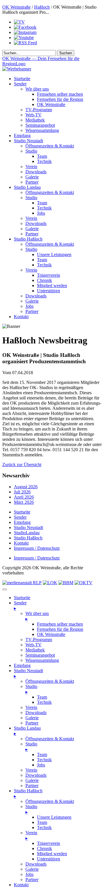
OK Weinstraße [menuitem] (51, 634)
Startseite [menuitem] (22, 597)
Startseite (22, 78)
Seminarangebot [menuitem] (40, 655)
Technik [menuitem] (44, 702)
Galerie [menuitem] (32, 717)
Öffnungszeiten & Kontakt (49, 145)
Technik (44, 161)
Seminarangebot (40, 125)
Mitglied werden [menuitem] (52, 853)
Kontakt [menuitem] (21, 884)
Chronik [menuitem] (44, 848)
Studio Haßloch (28, 239)
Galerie (32, 176)
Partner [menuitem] (31, 722)
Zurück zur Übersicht (21, 464)
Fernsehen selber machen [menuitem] (60, 624)
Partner (31, 182)
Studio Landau (27, 187)
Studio (31, 151)
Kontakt (21, 316)
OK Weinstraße (16, 7)
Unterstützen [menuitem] (48, 858)
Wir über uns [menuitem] (37, 616)
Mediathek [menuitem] (35, 649)
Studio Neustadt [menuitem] (28, 673)
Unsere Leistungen (54, 254)
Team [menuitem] (42, 697)
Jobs (41, 213)
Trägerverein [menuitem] (48, 843)
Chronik (44, 280)
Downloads (36, 171)
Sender (20, 83)
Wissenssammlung (42, 130)
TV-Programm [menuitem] (38, 639)
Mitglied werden (52, 285)
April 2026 (24, 497)
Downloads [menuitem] (36, 712)
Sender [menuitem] (20, 605)
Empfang (22, 135)
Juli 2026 (22, 491)
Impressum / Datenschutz (37, 548)
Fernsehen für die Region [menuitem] (60, 629)
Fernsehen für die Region (60, 99)
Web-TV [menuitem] (33, 644)
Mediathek (35, 120)
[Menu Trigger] (4, 589)
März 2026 (24, 502)
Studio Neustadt (28, 140)
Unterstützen (48, 290)
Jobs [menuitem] (41, 764)
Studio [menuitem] (31, 689)
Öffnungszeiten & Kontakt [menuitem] (49, 681)
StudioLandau (27, 532)
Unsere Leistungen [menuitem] (54, 817)
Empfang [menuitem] (22, 665)
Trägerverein (48, 275)
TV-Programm (38, 109)
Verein (31, 166)
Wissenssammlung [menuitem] (42, 660)
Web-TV (33, 114)
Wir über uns (37, 88)
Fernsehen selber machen (60, 94)
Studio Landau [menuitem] (27, 731)
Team (42, 156)
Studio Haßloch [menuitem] (28, 793)
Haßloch (42, 7)
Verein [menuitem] (31, 707)
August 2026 (26, 486)
